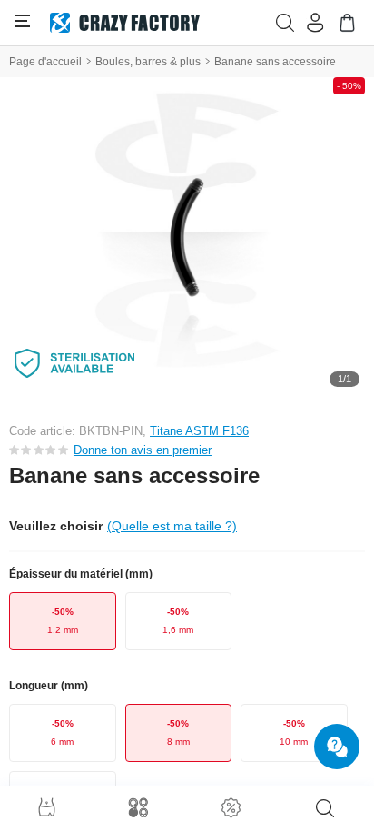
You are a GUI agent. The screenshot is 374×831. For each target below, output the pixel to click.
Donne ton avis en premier (143, 450)
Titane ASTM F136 (199, 431)
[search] (325, 808)
